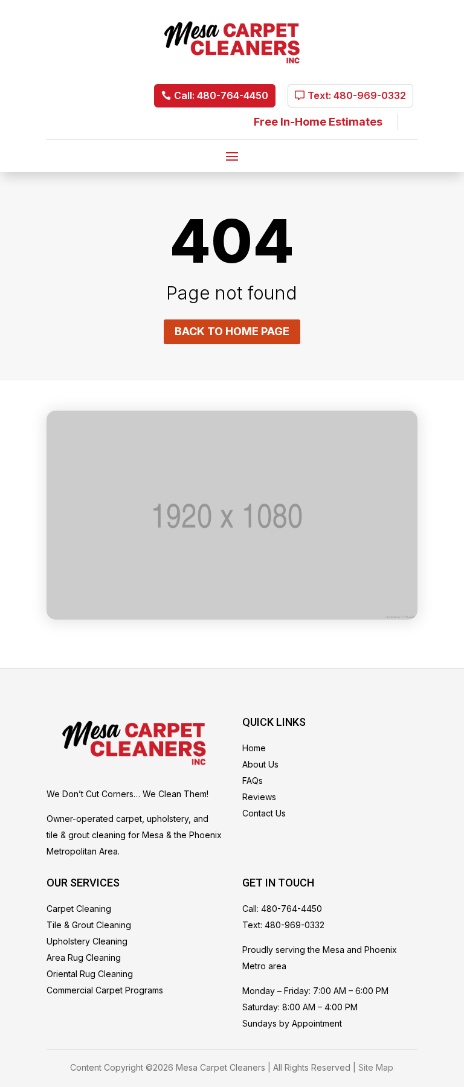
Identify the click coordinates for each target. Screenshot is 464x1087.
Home (254, 748)
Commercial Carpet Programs (105, 990)
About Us (260, 764)
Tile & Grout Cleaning (89, 925)
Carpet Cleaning (79, 908)
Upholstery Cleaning (87, 941)
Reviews (259, 797)
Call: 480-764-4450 (221, 95)
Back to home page (232, 331)
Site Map (375, 1067)
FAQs (252, 780)
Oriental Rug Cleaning (90, 974)
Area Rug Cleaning (84, 957)
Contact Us (264, 813)
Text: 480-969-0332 (357, 95)
